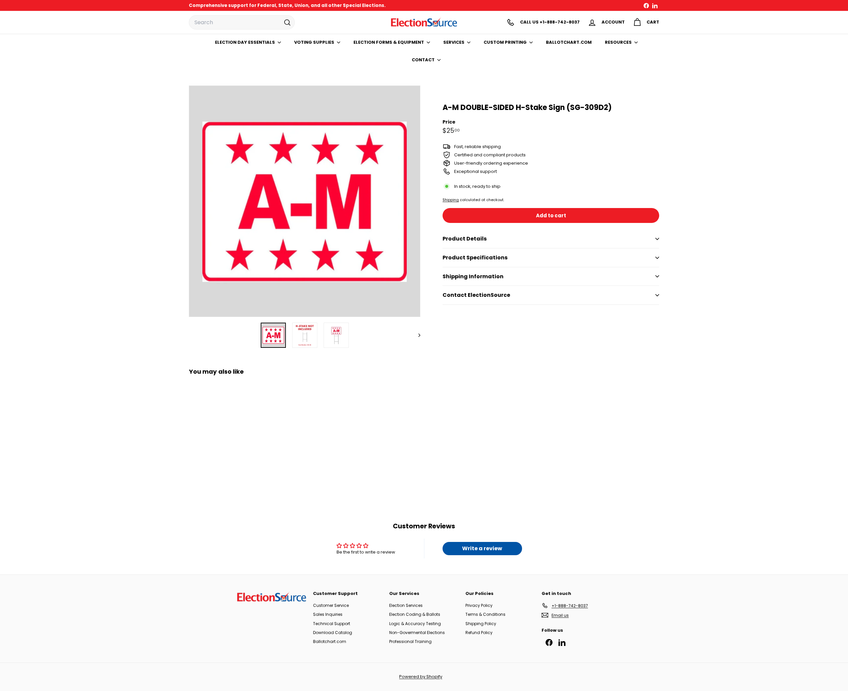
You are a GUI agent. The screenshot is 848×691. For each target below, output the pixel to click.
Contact (424, 60)
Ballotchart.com (329, 641)
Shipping (451, 199)
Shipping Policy (480, 623)
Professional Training (410, 641)
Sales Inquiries (328, 614)
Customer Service (331, 605)
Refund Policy (479, 632)
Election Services (406, 605)
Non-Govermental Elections (417, 632)
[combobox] (242, 22)
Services (454, 42)
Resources (619, 42)
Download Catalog (332, 632)
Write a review (482, 548)
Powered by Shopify (420, 676)
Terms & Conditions (485, 614)
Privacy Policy (479, 605)
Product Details (465, 238)
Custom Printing (506, 42)
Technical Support (331, 623)
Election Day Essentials (245, 42)
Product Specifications (475, 257)
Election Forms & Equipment (389, 42)
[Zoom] (304, 201)
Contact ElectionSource (476, 295)
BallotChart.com (569, 42)
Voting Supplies (314, 42)
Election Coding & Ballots (414, 614)
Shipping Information (473, 276)
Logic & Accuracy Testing (415, 623)
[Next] (416, 335)
